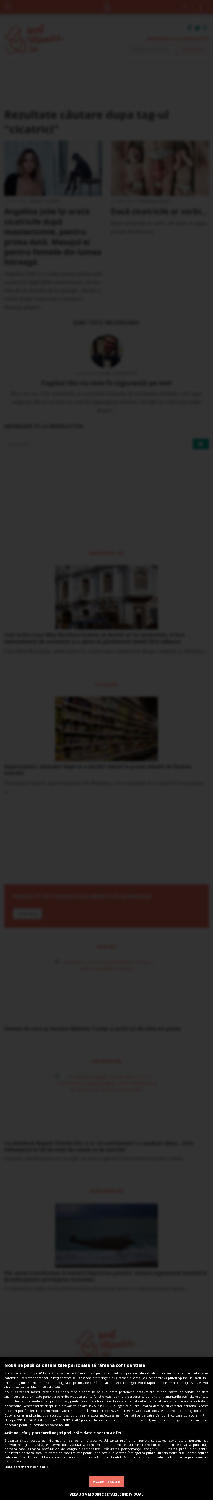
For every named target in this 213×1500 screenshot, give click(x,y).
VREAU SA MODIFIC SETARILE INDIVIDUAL (107, 1494)
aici (85, 1410)
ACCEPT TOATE (106, 1481)
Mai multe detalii (45, 1387)
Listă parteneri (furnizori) (26, 1467)
